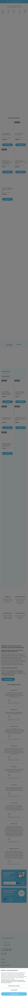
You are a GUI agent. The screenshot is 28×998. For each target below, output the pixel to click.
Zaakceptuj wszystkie (14, 994)
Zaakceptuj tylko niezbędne (14, 985)
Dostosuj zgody (14, 989)
